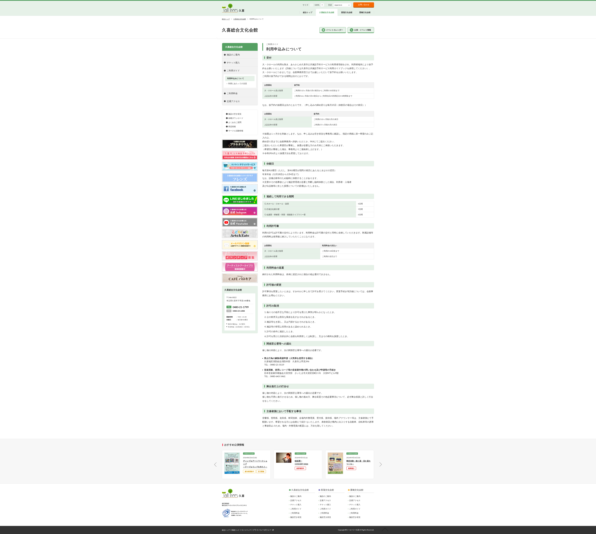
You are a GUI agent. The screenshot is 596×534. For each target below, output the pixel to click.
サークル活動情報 (235, 131)
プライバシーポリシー (262, 530)
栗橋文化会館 (356, 489)
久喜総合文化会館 (239, 19)
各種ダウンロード (235, 118)
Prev (218, 464)
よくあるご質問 (234, 122)
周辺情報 (232, 126)
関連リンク (235, 530)
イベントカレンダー (334, 30)
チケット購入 (233, 62)
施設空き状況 (295, 517)
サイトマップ (246, 530)
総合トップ (226, 19)
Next (378, 464)
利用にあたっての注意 (237, 83)
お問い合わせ (363, 4)
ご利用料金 (295, 513)
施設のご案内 (295, 496)
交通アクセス (233, 101)
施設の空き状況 (234, 114)
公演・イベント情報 (362, 30)
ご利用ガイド (295, 509)
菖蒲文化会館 (327, 489)
